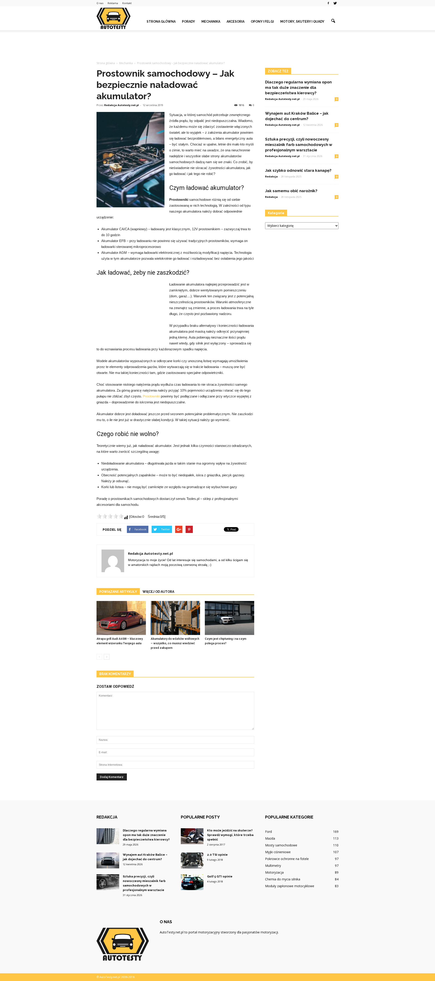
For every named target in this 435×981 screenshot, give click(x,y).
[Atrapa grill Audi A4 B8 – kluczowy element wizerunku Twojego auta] (121, 618)
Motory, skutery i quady (302, 21)
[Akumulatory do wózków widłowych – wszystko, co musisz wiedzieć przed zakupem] (175, 618)
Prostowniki (151, 396)
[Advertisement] (217, 46)
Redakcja (271, 176)
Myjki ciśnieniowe (278, 852)
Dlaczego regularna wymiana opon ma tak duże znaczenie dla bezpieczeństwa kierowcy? (298, 87)
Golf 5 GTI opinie (219, 876)
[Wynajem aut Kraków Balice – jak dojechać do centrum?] (108, 860)
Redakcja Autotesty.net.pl (121, 105)
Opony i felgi (262, 21)
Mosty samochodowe (281, 845)
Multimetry (273, 865)
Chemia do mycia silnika (282, 879)
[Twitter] (335, 3)
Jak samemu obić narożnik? (291, 191)
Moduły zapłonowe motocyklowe (289, 886)
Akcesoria (235, 21)
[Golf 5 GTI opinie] (192, 882)
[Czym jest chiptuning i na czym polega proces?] (229, 618)
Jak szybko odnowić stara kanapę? (298, 170)
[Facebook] (328, 3)
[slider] (110, 516)
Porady (188, 21)
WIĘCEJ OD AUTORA (158, 591)
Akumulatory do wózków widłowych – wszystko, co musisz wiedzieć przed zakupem (175, 643)
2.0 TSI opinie (217, 854)
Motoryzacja (274, 872)
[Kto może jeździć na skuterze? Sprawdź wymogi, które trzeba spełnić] (192, 836)
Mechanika (210, 21)
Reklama (113, 3)
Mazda (270, 838)
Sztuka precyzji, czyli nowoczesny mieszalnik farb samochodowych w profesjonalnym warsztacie (298, 144)
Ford (268, 831)
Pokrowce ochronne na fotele (287, 859)
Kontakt (127, 3)
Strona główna (161, 21)
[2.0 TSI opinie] (192, 860)
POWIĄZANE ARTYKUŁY (118, 591)
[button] (333, 21)
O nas (100, 3)
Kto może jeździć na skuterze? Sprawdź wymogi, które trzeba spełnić (230, 835)
